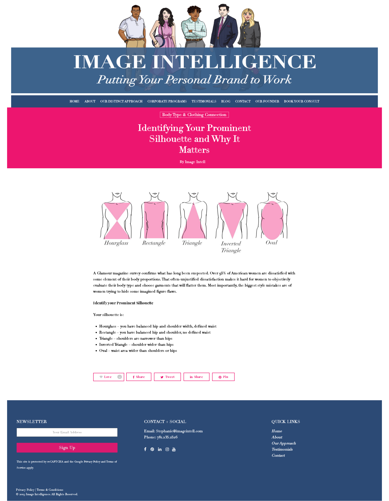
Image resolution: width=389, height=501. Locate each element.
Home (75, 101)
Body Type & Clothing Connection (194, 114)
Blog (225, 101)
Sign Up (67, 447)
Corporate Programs (167, 101)
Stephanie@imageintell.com (179, 431)
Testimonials (204, 101)
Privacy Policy (92, 461)
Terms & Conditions (50, 489)
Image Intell (195, 162)
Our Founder (267, 101)
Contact (243, 101)
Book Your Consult (301, 101)
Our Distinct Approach (121, 101)
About (90, 101)
